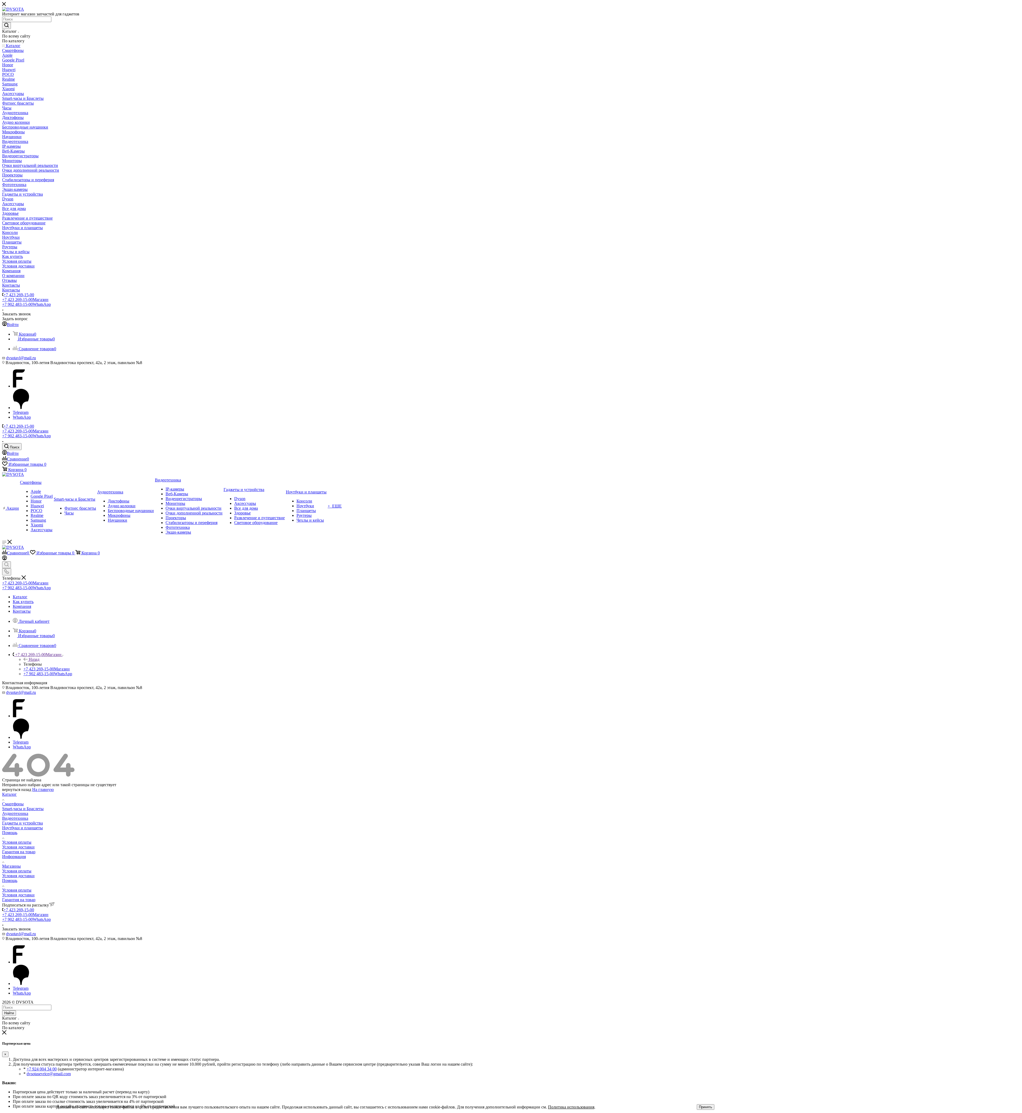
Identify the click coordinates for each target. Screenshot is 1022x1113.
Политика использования (571, 1107)
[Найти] (6, 25)
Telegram (20, 412)
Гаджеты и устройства (22, 823)
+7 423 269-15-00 (18, 294)
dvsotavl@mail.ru (21, 358)
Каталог (9, 794)
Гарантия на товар (18, 852)
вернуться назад (16, 789)
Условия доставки (18, 847)
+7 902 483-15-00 (26, 304)
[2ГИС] (21, 407)
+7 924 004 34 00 (42, 1069)
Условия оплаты (16, 842)
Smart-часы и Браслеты (23, 808)
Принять (705, 1107)
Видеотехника (15, 818)
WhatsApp (22, 417)
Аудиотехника (15, 813)
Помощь (9, 832)
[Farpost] (19, 386)
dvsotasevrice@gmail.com (49, 1073)
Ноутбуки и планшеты (22, 828)
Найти (9, 1013)
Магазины (11, 866)
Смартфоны (13, 804)
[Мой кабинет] (4, 558)
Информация (14, 856)
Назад (34, 659)
